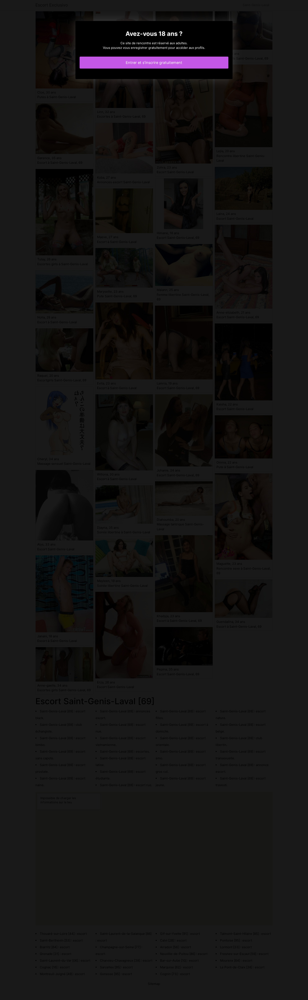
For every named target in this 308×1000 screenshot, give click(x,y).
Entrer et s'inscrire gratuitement (154, 62)
